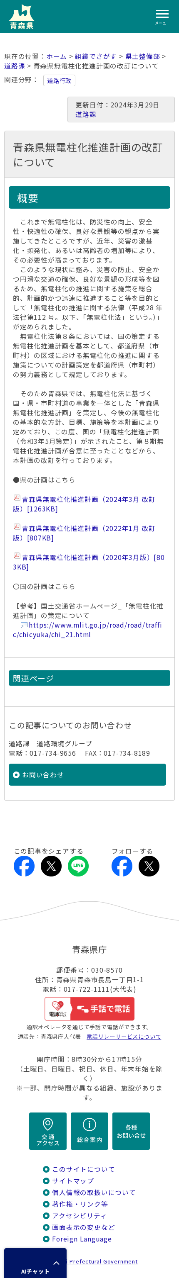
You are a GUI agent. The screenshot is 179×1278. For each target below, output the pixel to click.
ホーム (56, 56)
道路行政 (59, 80)
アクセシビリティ (79, 1215)
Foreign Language (82, 1239)
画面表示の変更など (83, 1227)
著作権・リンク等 (80, 1204)
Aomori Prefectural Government (93, 1261)
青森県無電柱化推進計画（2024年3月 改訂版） (84, 504)
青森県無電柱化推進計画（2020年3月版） (89, 562)
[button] (35, 1263)
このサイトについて (83, 1169)
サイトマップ (73, 1180)
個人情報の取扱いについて (94, 1192)
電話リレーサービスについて (124, 1036)
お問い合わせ (43, 774)
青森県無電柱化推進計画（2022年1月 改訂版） (84, 533)
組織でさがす (96, 56)
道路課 (14, 66)
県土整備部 (142, 56)
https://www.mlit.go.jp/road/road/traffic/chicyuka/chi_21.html (87, 629)
